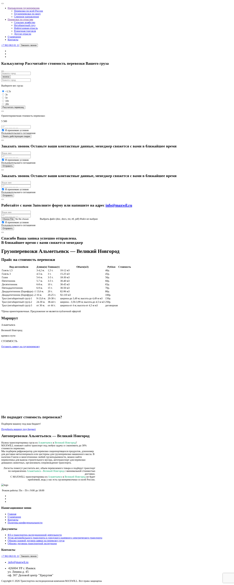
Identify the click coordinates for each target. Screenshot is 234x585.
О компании (14, 36)
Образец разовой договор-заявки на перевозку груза (36, 540)
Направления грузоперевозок (24, 8)
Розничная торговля (25, 31)
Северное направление (26, 16)
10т (7, 101)
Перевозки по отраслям (20, 19)
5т (6, 97)
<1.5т (8, 91)
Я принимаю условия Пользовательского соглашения (18, 131)
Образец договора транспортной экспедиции (32, 543)
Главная (12, 514)
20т (7, 104)
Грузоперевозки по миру (27, 13)
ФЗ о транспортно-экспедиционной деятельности (35, 535)
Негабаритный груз (24, 25)
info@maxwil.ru (119, 205)
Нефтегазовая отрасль (26, 28)
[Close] (2, 71)
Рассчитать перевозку (13, 107)
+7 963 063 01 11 (10, 45)
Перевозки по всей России (28, 11)
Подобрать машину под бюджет (18, 429)
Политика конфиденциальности (25, 522)
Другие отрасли (22, 34)
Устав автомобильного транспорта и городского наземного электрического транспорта (55, 537)
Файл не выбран (89, 219)
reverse (6, 77)
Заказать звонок (29, 45)
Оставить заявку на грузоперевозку (20, 346)
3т (6, 94)
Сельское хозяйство (24, 22)
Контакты (13, 39)
